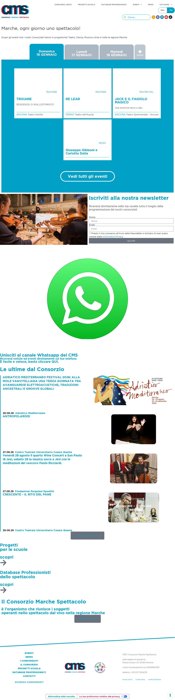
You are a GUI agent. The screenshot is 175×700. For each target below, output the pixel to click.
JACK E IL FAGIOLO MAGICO (131, 100)
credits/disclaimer (154, 679)
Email (92, 225)
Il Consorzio (29, 664)
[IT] (171, 10)
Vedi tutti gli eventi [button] (87, 176)
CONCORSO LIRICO (63, 4)
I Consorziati (29, 660)
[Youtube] (166, 17)
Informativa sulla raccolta (61, 696)
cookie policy (140, 679)
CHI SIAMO (164, 4)
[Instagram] (153, 17)
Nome (92, 217)
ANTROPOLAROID (16, 416)
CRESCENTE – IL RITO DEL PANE (27, 494)
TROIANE (24, 99)
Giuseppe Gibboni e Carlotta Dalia (81, 151)
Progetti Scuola (86, 4)
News (150, 4)
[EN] (163, 10)
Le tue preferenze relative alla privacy (99, 696)
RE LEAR (73, 99)
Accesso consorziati (29, 682)
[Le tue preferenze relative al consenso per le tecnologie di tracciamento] (170, 695)
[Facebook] (158, 17)
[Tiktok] (170, 17)
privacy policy (127, 679)
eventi (136, 4)
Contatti (29, 676)
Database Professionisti (114, 4)
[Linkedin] (162, 17)
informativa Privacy (113, 236)
